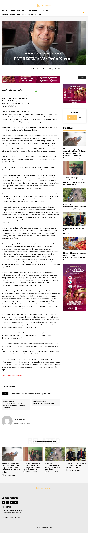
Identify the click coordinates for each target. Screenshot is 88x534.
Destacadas (46, 54)
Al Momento (31, 54)
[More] (80, 117)
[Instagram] (7, 502)
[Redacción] (7, 421)
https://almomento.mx (22, 423)
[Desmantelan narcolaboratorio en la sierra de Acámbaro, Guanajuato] (74, 195)
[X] (74, 117)
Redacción (35, 69)
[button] (77, 12)
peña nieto (46, 394)
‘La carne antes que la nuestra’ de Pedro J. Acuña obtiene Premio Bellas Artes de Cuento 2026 (74, 181)
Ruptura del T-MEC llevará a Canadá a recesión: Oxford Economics (74, 231)
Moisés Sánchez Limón (31, 394)
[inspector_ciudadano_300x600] (74, 310)
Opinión (59, 54)
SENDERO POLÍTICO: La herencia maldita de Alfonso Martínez (14, 406)
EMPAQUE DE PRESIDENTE (43, 404)
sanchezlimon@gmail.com (12, 375)
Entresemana (15, 394)
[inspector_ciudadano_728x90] (31, 82)
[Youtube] (16, 502)
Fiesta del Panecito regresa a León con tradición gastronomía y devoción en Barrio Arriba (74, 256)
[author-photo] (3, 475)
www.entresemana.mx (10, 381)
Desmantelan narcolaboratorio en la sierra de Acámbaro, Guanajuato (74, 206)
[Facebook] (69, 117)
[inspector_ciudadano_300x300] (74, 103)
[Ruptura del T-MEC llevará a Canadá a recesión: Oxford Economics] (74, 219)
